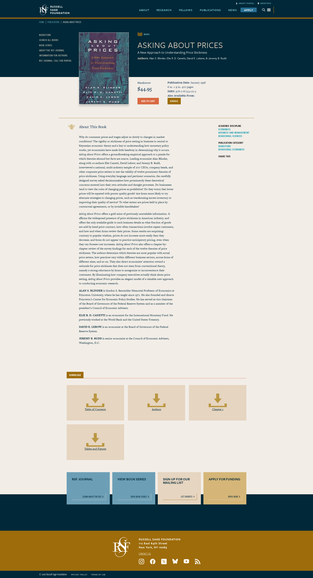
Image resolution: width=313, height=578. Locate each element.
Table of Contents (95, 409)
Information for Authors (53, 55)
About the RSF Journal (51, 50)
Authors (156, 409)
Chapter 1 (217, 409)
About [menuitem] (144, 10)
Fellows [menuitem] (186, 10)
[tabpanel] (156, 428)
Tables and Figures (95, 449)
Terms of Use (98, 574)
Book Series (45, 45)
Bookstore (45, 35)
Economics (224, 129)
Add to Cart (148, 101)
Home (41, 22)
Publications (53, 22)
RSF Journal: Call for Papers (55, 61)
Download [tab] (75, 375)
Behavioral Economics (231, 149)
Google (174, 101)
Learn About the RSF (91, 496)
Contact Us (145, 554)
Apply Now (233, 496)
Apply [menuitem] (248, 10)
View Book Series (139, 496)
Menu (266, 9)
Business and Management (233, 132)
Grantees (265, 3)
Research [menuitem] (164, 10)
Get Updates (187, 496)
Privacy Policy (79, 574)
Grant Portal (246, 3)
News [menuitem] (232, 10)
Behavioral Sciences (230, 136)
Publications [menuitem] (210, 10)
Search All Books (49, 40)
